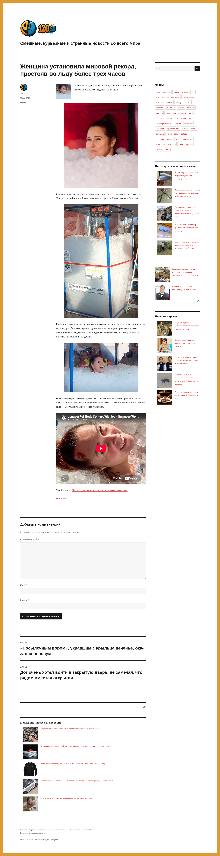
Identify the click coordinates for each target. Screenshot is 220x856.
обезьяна (160, 118)
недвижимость (179, 112)
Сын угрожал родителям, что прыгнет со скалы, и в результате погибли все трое (187, 244)
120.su (23, 93)
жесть (165, 97)
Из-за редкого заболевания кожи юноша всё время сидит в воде (66, 798)
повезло (177, 123)
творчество (187, 139)
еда (157, 97)
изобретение (188, 97)
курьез (181, 107)
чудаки (189, 144)
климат (169, 102)
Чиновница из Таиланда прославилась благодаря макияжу (185, 343)
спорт (169, 139)
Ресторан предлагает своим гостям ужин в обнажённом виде (186, 395)
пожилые (188, 123)
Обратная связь (26, 839)
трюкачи (172, 144)
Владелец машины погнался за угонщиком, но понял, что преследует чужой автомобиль (77, 780)
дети (158, 91)
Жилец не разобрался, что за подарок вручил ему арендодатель (187, 175)
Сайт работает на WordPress (82, 829)
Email (24, 599)
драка (176, 91)
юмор (168, 149)
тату (177, 139)
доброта (166, 91)
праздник (160, 128)
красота (159, 107)
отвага (170, 118)
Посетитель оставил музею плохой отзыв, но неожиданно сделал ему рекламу (72, 763)
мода (168, 112)
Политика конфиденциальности (33, 832)
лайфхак (191, 107)
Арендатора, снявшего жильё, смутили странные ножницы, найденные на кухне (187, 192)
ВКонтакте (39, 839)
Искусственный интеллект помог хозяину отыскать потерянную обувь (69, 728)
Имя (23, 584)
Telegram (54, 839)
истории (159, 102)
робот (193, 128)
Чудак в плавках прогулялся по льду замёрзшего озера (100, 489)
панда (191, 118)
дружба (185, 91)
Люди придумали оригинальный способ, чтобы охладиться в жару (187, 325)
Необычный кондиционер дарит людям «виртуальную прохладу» (186, 227)
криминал (170, 107)
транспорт (160, 144)
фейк (181, 144)
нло (191, 112)
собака (184, 133)
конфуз (179, 102)
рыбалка (160, 133)
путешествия (173, 128)
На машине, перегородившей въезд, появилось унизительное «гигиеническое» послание (77, 746)
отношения (181, 118)
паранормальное (163, 123)
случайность (172, 133)
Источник (61, 498)
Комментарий (29, 539)
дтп (193, 91)
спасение (160, 139)
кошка (188, 102)
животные (175, 97)
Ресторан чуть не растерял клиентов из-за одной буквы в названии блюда (187, 360)
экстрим (159, 149)
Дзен (47, 839)
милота (159, 112)
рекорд (23, 101)
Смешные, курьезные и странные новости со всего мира (80, 43)
